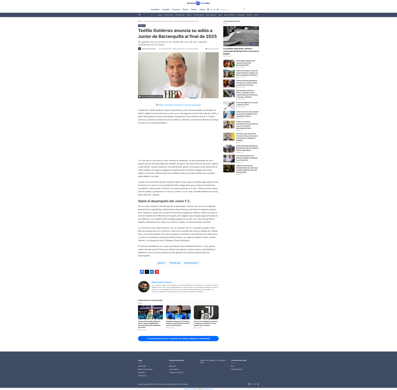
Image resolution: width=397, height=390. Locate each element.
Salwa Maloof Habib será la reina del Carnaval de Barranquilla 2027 (245, 63)
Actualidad (155, 9)
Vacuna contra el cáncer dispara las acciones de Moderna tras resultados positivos (247, 114)
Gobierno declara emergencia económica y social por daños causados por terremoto (246, 83)
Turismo (249, 15)
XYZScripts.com (208, 389)
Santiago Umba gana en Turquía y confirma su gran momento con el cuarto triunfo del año (178, 323)
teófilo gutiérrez (191, 263)
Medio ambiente (211, 15)
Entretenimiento (198, 15)
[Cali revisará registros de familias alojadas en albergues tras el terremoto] (229, 158)
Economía (176, 9)
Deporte (152, 15)
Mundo (185, 9)
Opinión (159, 15)
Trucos (256, 15)
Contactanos (142, 375)
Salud (220, 15)
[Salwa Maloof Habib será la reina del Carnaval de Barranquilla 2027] (229, 63)
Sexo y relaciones (229, 15)
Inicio (141, 21)
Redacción (172, 366)
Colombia (166, 9)
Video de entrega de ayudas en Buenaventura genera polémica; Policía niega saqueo (247, 148)
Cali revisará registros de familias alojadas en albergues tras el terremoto (247, 158)
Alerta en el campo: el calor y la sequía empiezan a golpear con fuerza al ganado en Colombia (247, 73)
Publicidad (141, 372)
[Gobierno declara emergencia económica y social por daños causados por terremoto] (229, 83)
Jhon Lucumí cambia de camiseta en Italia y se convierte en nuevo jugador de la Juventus (205, 323)
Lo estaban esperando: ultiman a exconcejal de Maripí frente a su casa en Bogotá (241, 51)
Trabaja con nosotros (176, 372)
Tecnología (240, 15)
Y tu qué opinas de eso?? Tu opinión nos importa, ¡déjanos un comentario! (178, 338)
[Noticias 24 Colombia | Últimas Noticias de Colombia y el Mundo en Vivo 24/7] (198, 3)
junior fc (162, 263)
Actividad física (180, 15)
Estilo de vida (168, 15)
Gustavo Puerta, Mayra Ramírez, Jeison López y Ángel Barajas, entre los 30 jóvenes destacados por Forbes (149, 324)
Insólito (189, 15)
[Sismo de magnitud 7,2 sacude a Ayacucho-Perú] (229, 105)
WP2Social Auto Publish (190, 389)
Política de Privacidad (145, 369)
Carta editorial (173, 369)
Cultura (202, 9)
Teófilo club (175, 263)
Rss (232, 366)
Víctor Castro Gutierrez (149, 49)
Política (194, 9)
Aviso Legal (142, 366)
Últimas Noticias (236, 369)
